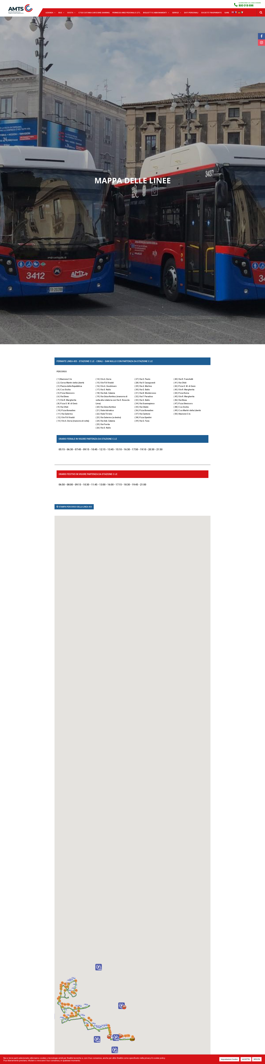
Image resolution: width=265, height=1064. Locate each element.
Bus (60, 13)
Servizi (175, 13)
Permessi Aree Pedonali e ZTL (126, 13)
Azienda (49, 13)
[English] (233, 12)
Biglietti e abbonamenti (155, 13)
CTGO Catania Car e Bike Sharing (94, 13)
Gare (226, 13)
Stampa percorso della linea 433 (75, 507)
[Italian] (242, 12)
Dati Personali (191, 13)
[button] (132, 1039)
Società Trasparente (211, 13)
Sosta (70, 13)
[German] (239, 12)
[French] (236, 12)
